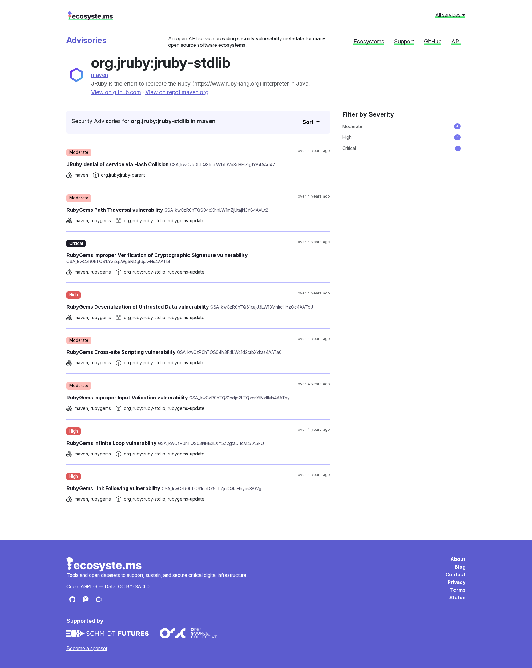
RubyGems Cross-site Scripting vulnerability (174, 352)
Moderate (400, 126)
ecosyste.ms (90, 15)
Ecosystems (368, 41)
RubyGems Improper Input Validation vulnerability (178, 397)
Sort (309, 122)
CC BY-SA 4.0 (134, 587)
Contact (455, 575)
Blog (460, 567)
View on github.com (116, 92)
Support (404, 41)
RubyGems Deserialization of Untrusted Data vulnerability (189, 307)
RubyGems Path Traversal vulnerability (167, 210)
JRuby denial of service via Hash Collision (170, 164)
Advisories (86, 40)
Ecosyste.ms (104, 564)
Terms (457, 590)
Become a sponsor (86, 648)
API (456, 41)
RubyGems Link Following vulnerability (163, 488)
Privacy (456, 582)
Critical (400, 148)
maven (99, 75)
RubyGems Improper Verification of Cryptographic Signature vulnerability (157, 258)
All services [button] (448, 15)
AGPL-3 (89, 587)
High (400, 137)
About (457, 559)
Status (457, 598)
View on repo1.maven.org (176, 92)
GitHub (432, 41)
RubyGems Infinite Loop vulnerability (165, 443)
